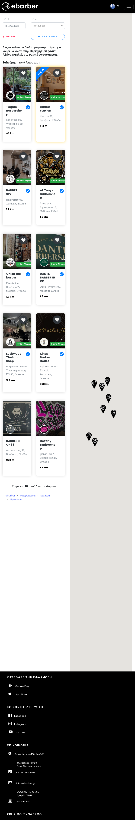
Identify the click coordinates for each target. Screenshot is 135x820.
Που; (34, 19)
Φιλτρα (11, 36)
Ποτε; (7, 19)
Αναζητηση (49, 36)
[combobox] (48, 25)
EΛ (117, 6)
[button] (108, 398)
